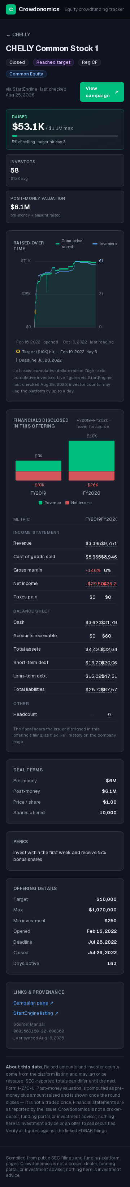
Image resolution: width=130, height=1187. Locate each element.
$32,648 (110, 649)
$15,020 (95, 676)
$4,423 (94, 649)
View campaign (102, 92)
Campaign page (33, 1003)
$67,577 (111, 690)
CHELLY (18, 34)
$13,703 (95, 663)
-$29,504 (96, 584)
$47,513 (110, 676)
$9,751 (109, 543)
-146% (93, 570)
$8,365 (93, 557)
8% (107, 570)
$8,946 (109, 557)
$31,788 (110, 622)
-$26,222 (112, 584)
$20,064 (110, 663)
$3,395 (93, 543)
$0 (92, 597)
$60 (106, 636)
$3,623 (93, 622)
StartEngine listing (35, 1013)
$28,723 (95, 690)
